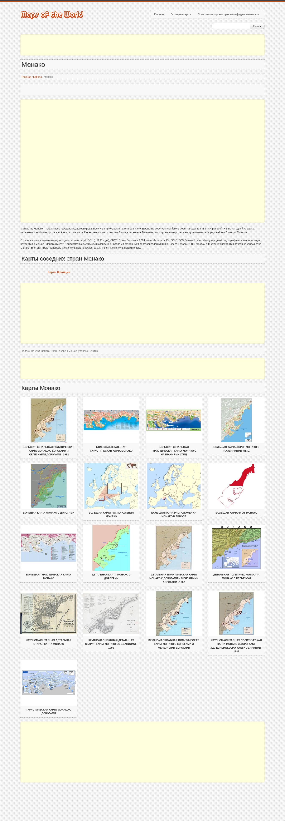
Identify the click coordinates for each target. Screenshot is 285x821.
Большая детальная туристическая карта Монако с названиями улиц (173, 451)
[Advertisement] (142, 44)
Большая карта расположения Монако (111, 514)
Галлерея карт (180, 14)
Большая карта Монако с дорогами (48, 512)
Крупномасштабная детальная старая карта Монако (49, 642)
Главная (159, 14)
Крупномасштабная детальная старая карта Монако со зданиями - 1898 (111, 644)
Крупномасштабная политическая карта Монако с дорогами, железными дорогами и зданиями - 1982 (236, 646)
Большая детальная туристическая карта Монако (111, 449)
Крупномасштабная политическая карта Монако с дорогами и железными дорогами (173, 644)
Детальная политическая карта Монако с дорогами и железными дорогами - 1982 (173, 578)
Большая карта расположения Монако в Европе (173, 514)
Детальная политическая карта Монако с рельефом (236, 576)
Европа (37, 76)
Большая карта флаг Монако (236, 512)
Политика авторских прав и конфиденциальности (228, 14)
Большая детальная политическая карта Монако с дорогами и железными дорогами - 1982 (48, 451)
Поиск (257, 26)
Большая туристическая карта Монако (48, 576)
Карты (59, 272)
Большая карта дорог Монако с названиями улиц (236, 449)
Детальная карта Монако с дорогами (111, 576)
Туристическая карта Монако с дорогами (48, 711)
